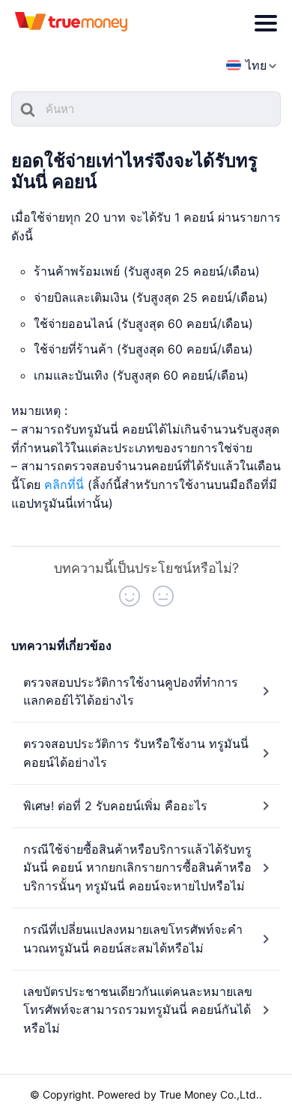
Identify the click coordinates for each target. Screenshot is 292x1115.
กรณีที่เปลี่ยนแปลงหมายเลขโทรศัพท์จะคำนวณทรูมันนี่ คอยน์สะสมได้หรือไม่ (133, 939)
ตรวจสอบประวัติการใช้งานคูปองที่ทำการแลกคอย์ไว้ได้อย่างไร (130, 691)
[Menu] (266, 23)
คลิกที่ (60, 484)
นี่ (80, 484)
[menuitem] (246, 65)
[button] (129, 596)
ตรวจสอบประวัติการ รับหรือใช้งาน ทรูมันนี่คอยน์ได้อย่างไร (136, 753)
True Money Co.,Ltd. (209, 1094)
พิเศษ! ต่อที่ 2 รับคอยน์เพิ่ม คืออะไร (115, 805)
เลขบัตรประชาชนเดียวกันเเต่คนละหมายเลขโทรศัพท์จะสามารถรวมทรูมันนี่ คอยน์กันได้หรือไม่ (137, 1010)
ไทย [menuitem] (256, 65)
